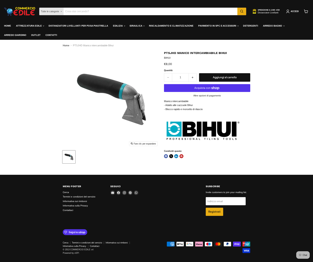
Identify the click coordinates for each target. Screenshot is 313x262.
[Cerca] (241, 11)
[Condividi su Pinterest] (181, 156)
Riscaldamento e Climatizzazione (171, 25)
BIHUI (167, 57)
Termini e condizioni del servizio (79, 196)
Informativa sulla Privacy (75, 205)
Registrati (214, 211)
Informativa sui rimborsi (75, 201)
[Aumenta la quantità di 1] (193, 77)
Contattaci (68, 210)
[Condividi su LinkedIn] (176, 156)
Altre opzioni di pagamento (207, 95)
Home (7, 25)
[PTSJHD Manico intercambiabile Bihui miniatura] (68, 156)
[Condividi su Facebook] (166, 156)
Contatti (51, 35)
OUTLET (36, 35)
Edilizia (118, 25)
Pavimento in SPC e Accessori (217, 25)
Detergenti (250, 25)
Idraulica (136, 25)
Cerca (66, 192)
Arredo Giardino (15, 35)
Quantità (168, 70)
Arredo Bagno (273, 25)
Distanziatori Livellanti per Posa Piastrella (78, 25)
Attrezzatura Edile (29, 25)
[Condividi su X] (171, 156)
